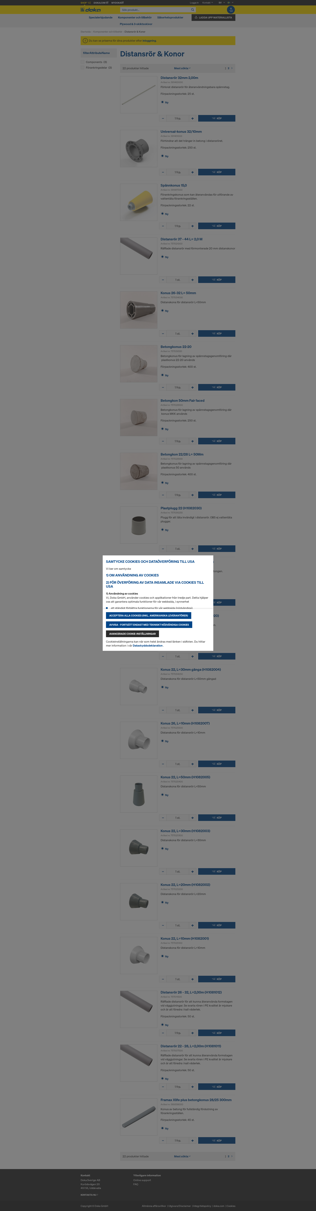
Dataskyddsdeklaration (148, 645)
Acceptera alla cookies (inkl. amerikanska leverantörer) (148, 615)
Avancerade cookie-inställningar (132, 633)
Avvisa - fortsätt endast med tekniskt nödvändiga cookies (149, 624)
